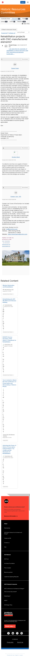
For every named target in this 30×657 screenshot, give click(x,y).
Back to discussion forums (9, 29)
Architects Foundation (9, 563)
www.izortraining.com (6, 246)
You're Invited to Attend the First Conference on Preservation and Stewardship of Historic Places (9, 383)
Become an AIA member (10, 516)
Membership (7, 528)
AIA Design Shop (8, 605)
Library (4, 21)
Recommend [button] (25, 59)
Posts (24, 18)
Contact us (6, 542)
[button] (3, 45)
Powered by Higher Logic (15, 655)
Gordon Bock (16, 157)
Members (21, 21)
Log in (22, 2)
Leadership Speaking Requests (11, 576)
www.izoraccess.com (6, 244)
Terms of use (20, 642)
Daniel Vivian (15, 68)
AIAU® (5, 600)
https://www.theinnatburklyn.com (17, 234)
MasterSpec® (7, 596)
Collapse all (12, 33)
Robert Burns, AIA (8, 344)
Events (12, 21)
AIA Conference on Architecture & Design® (14, 588)
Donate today (9, 626)
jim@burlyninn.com (11, 229)
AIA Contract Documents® (10, 591)
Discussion (16, 18)
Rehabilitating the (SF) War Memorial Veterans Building (9, 300)
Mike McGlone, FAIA (9, 289)
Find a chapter (7, 568)
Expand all (4, 33)
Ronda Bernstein (8, 305)
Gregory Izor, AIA (16, 196)
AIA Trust (6, 559)
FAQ (5, 547)
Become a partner (8, 572)
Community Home (5, 18)
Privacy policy (10, 642)
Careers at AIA (7, 538)
